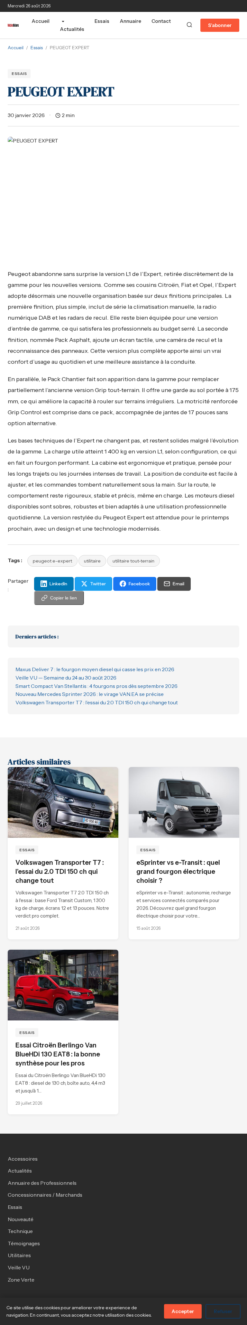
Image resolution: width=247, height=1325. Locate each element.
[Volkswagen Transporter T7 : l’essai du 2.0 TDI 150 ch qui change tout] (63, 802)
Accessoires (23, 1159)
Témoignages (24, 1243)
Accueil (41, 21)
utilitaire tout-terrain (133, 561)
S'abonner (220, 25)
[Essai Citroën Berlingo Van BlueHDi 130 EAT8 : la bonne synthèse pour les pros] (63, 985)
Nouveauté (20, 1219)
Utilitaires (19, 1255)
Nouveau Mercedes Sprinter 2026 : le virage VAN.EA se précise (89, 694)
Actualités (72, 29)
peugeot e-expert (52, 561)
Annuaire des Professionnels (42, 1183)
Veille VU (19, 1267)
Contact (161, 21)
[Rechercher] (189, 25)
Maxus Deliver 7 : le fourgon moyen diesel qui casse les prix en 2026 (94, 669)
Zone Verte (21, 1279)
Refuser (223, 1311)
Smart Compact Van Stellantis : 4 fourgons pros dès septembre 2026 (96, 686)
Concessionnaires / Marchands (45, 1195)
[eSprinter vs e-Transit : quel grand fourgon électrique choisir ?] (184, 802)
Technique (20, 1231)
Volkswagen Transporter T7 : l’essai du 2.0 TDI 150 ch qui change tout (96, 702)
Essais (102, 21)
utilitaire (92, 561)
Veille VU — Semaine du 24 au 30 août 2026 (65, 677)
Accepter (183, 1311)
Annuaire (130, 21)
